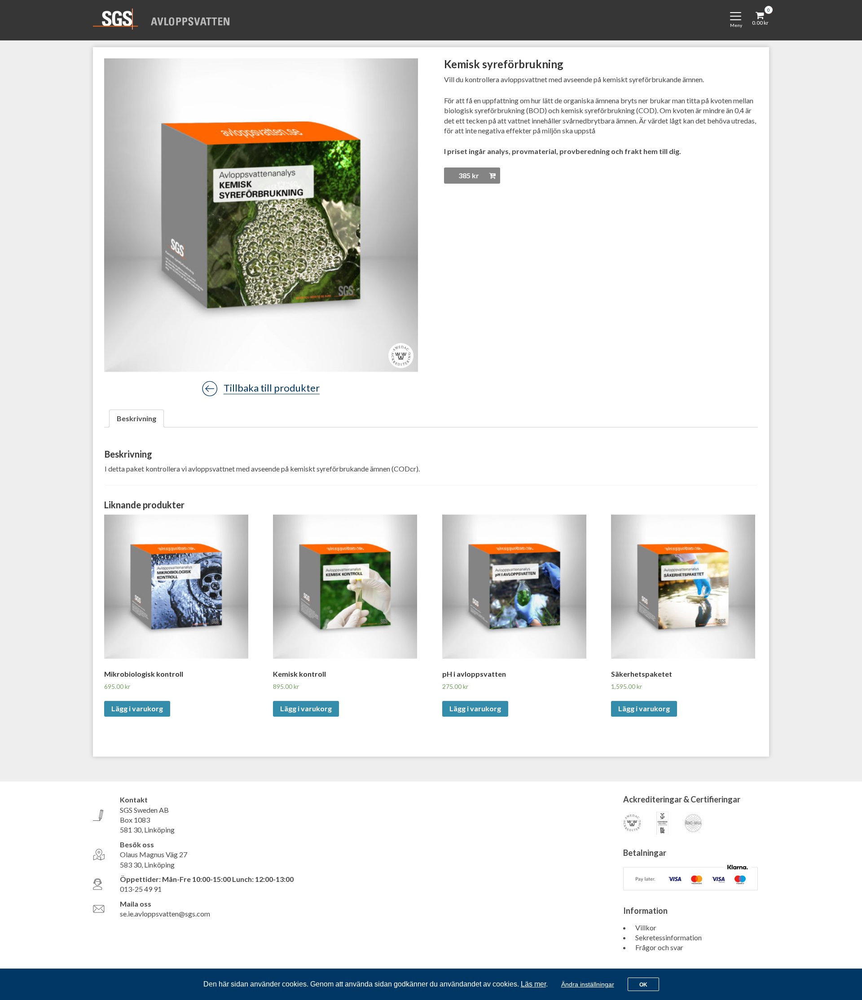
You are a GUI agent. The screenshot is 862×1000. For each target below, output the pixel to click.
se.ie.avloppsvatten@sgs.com (165, 913)
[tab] (136, 418)
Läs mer (533, 984)
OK (643, 985)
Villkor (645, 927)
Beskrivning (136, 418)
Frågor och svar (659, 947)
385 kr (468, 175)
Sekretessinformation (668, 937)
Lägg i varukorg (137, 708)
